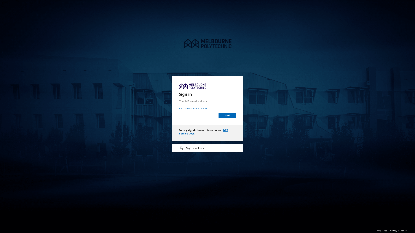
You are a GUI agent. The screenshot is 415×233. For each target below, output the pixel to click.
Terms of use (381, 230)
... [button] (412, 230)
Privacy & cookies (398, 230)
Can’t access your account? (193, 108)
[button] (207, 148)
